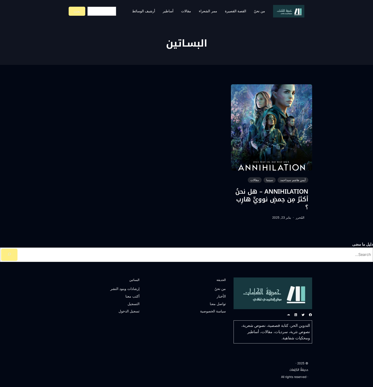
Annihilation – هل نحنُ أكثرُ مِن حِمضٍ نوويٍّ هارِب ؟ (271, 199)
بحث (77, 11)
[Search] (9, 255)
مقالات (254, 180)
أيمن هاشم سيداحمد (293, 180)
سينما (269, 180)
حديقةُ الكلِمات (298, 370)
